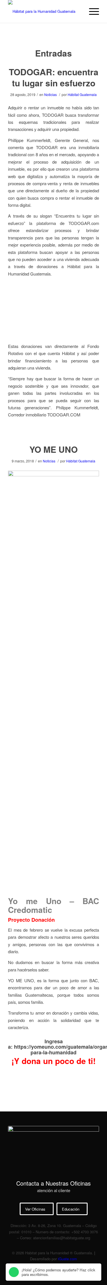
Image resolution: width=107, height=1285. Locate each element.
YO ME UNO (53, 818)
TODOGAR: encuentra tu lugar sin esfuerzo (53, 77)
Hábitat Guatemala (82, 94)
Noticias (50, 94)
